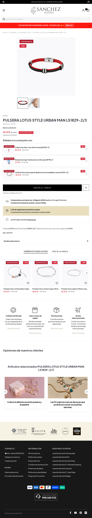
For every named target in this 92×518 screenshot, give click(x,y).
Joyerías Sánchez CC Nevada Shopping (66, 465)
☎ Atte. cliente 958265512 (14, 453)
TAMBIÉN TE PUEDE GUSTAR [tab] (36, 251)
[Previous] (5, 392)
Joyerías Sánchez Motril (60, 457)
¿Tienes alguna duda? (23, 220)
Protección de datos (35, 468)
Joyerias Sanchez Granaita (62, 468)
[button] (86, 187)
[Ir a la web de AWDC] (54, 431)
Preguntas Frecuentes (36, 476)
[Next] (87, 273)
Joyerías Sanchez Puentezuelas (63, 453)
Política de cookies (35, 457)
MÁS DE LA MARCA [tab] (60, 251)
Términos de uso (34, 453)
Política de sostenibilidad (37, 472)
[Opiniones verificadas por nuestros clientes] (19, 431)
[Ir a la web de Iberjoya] (38, 431)
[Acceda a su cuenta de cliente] (83, 10)
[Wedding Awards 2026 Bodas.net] (77, 431)
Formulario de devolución (14, 476)
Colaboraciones (11, 461)
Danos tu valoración (9, 127)
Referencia (6, 124)
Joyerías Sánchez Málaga (61, 476)
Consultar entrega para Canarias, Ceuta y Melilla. (28, 203)
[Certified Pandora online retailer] (65, 431)
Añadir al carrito (42, 188)
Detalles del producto (46, 241)
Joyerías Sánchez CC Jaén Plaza (63, 472)
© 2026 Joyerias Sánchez (13, 513)
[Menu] (3, 10)
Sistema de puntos (11, 472)
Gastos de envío (34, 461)
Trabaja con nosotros (12, 457)
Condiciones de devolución (38, 465)
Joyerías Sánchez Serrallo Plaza (63, 461)
